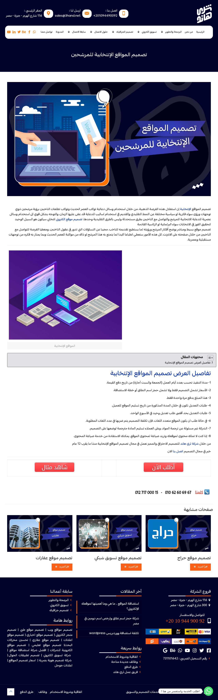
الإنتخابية (185, 209)
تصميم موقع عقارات (54, 558)
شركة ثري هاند (189, 444)
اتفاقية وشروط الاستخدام (122, 657)
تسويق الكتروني (59, 605)
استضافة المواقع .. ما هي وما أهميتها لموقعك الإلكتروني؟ (110, 607)
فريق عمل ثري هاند (125, 672)
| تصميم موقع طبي (33, 630)
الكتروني (60, 635)
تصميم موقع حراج (194, 558)
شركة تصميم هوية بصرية (55, 660)
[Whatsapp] (208, 691)
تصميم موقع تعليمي (46, 645)
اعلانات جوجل (63, 665)
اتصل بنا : (111, 10)
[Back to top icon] (10, 691)
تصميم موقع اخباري (40, 635)
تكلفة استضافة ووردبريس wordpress (114, 633)
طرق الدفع (131, 667)
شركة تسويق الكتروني (57, 655)
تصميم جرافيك (59, 610)
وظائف (42, 692)
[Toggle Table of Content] (209, 358)
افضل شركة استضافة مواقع (27, 650)
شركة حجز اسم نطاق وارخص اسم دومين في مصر (111, 621)
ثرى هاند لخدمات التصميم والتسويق (149, 692)
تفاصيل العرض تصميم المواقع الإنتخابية (188, 363)
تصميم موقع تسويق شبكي (118, 558)
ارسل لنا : (75, 10)
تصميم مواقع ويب (60, 630)
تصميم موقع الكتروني (69, 219)
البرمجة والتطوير (59, 600)
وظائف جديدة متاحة (124, 662)
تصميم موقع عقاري (45, 640)
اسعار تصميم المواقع (22, 660)
